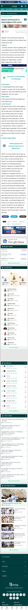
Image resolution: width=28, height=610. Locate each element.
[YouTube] (7, 594)
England (4, 45)
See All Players (15, 347)
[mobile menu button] (2, 6)
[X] (14, 594)
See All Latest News (15, 481)
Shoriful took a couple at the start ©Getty (20, 526)
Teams (21, 9)
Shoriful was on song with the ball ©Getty (20, 518)
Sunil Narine (5, 84)
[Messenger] (24, 594)
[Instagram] (10, 594)
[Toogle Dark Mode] (22, 6)
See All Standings (13, 411)
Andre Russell (6, 104)
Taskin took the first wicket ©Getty (20, 509)
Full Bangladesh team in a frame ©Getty (20, 543)
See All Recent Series (15, 263)
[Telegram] (14, 598)
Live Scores (9, 9)
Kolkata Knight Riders (8, 138)
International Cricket (12, 13)
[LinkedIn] (10, 598)
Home (2, 9)
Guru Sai (7, 31)
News (16, 9)
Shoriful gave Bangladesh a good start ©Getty (11, 503)
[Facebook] (4, 594)
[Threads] (17, 598)
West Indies (5, 96)
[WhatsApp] (20, 594)
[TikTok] (17, 594)
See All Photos (14, 550)
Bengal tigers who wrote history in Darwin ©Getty (20, 534)
